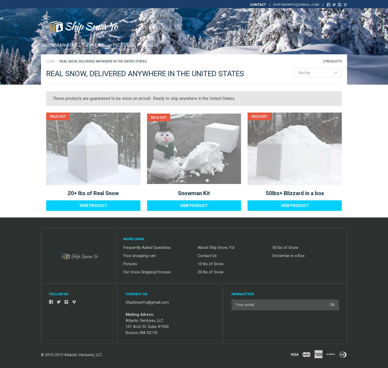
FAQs (150, 45)
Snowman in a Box (288, 256)
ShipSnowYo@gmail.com (147, 302)
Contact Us (207, 256)
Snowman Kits (59, 45)
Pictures (124, 45)
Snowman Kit (194, 193)
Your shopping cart (139, 256)
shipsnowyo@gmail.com (296, 5)
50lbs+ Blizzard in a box (295, 193)
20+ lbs (95, 45)
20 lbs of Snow (211, 272)
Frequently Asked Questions (147, 247)
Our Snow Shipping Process (147, 272)
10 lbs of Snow (211, 264)
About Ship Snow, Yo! (216, 247)
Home (50, 61)
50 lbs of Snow (285, 247)
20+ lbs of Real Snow (93, 193)
